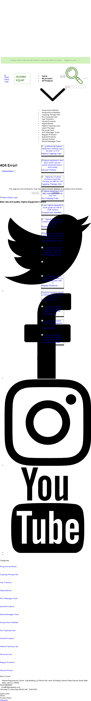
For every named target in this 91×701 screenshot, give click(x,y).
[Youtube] (47, 552)
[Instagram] (47, 465)
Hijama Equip (7, 171)
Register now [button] (70, 60)
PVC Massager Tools (8, 598)
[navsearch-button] (74, 83)
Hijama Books (6, 590)
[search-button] (66, 89)
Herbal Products (7, 638)
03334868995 (6, 685)
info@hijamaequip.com (10, 687)
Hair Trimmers (6, 582)
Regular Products (7, 662)
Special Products (7, 606)
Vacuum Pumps (6, 670)
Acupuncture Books (8, 566)
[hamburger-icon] (62, 76)
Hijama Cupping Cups (9, 646)
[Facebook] (47, 378)
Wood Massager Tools (51, 141)
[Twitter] (47, 291)
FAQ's (2, 696)
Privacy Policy (6, 698)
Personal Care (6, 654)
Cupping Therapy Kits (9, 574)
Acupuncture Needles (9, 622)
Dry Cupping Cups (8, 630)
